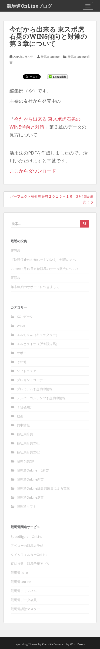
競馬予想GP (25, 461)
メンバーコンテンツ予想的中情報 (41, 398)
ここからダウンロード (33, 171)
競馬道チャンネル (24, 591)
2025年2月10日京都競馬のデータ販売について (45, 268)
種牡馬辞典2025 (28, 443)
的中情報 (23, 425)
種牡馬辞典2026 (28, 452)
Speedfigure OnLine (27, 536)
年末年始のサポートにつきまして (35, 287)
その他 (22, 362)
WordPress (77, 644)
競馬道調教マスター (25, 609)
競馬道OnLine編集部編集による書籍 (43, 488)
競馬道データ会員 (24, 600)
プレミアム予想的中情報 (35, 389)
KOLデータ (25, 316)
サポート (23, 353)
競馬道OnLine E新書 (33, 470)
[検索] (84, 224)
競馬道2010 (19, 572)
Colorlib (47, 644)
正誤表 (15, 250)
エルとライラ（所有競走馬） (38, 344)
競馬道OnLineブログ (29, 6)
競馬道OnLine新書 (30, 479)
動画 (20, 416)
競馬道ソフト (26, 506)
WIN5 (21, 325)
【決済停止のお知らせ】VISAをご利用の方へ (43, 259)
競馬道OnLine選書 (30, 497)
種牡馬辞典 (25, 434)
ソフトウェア (26, 371)
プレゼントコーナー (31, 380)
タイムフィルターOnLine (29, 554)
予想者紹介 (25, 407)
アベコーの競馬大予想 (27, 545)
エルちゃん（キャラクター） (38, 334)
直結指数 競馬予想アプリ (30, 563)
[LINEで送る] (57, 76)
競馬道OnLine (50, 57)
